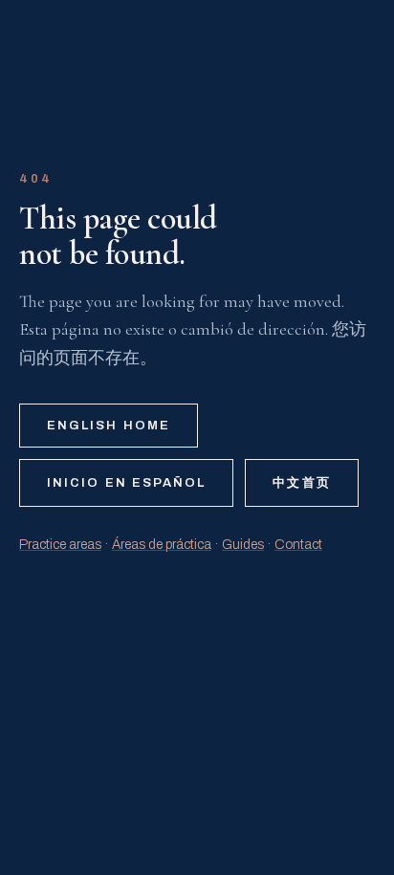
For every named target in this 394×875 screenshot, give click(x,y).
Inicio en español (126, 483)
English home (108, 425)
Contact (298, 544)
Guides (243, 544)
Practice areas (60, 544)
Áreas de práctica (161, 544)
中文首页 (301, 483)
